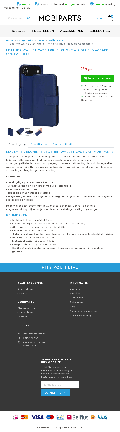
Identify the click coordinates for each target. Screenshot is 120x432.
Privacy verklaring (80, 315)
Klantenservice (26, 308)
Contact (22, 293)
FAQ (72, 307)
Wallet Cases (56, 40)
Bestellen (75, 289)
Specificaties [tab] (39, 144)
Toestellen (43, 31)
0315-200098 (30, 338)
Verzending (76, 298)
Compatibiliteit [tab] (62, 144)
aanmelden (55, 393)
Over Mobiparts (27, 289)
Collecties (99, 31)
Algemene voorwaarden (84, 311)
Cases (41, 40)
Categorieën (25, 40)
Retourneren (77, 302)
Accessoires (71, 31)
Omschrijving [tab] (17, 144)
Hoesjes (17, 31)
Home (10, 40)
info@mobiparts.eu (34, 334)
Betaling (75, 293)
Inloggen (99, 18)
